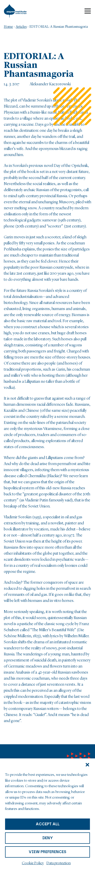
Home (8, 27)
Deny (47, 838)
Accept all (48, 824)
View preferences (47, 852)
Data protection (58, 863)
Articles (21, 27)
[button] (87, 764)
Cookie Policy (33, 863)
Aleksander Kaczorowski (50, 84)
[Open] (87, 10)
